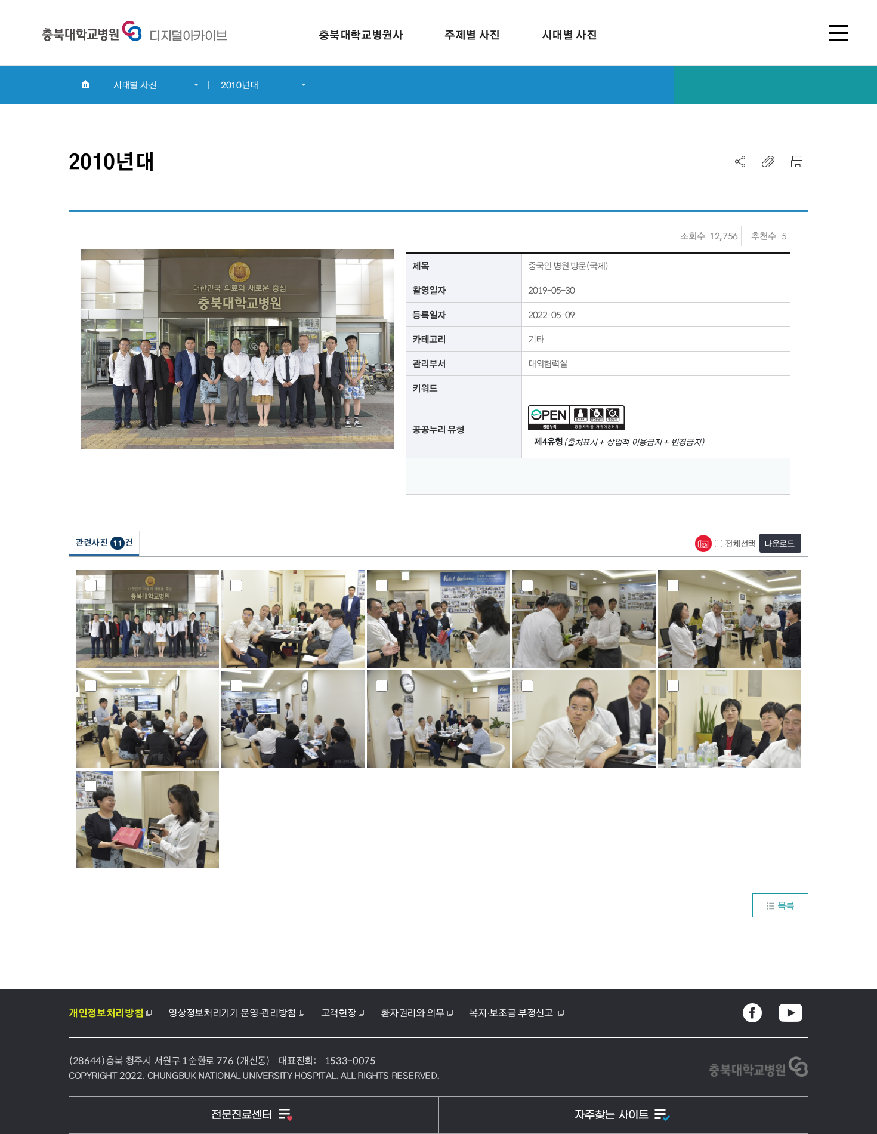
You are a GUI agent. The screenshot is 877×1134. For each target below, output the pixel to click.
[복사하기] (768, 161)
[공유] (740, 161)
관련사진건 (104, 542)
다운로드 (779, 543)
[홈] (85, 84)
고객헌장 (338, 1012)
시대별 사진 (134, 84)
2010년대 (239, 84)
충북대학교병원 (188, 35)
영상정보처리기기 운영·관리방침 (232, 1012)
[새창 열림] (752, 1013)
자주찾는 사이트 (613, 1115)
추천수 (769, 235)
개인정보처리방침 (106, 1013)
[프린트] (796, 161)
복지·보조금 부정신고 (512, 1012)
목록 (786, 905)
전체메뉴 (838, 33)
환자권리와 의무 (412, 1012)
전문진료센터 (243, 1115)
